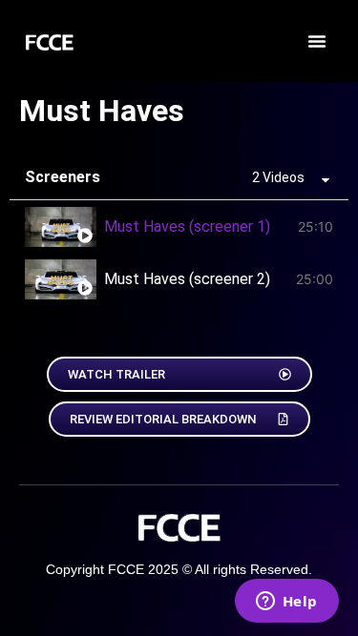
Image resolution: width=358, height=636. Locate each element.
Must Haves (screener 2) (187, 279)
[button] (317, 41)
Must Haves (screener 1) (187, 226)
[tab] (179, 226)
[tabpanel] (179, 316)
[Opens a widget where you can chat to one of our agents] (286, 602)
